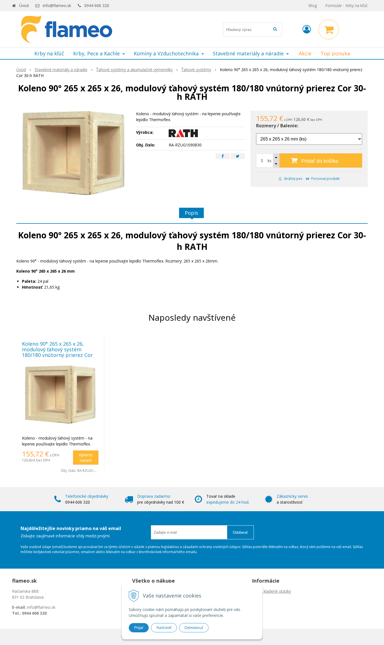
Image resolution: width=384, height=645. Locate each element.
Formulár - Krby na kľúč (346, 5)
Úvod (24, 5)
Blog (312, 5)
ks (270, 160)
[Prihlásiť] (306, 29)
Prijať (138, 627)
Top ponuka (335, 53)
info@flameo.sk (57, 5)
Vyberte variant (85, 457)
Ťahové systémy (196, 69)
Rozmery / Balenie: (277, 126)
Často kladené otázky (271, 591)
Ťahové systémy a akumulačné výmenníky (134, 69)
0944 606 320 (96, 5)
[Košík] (329, 29)
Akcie (305, 53)
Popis (191, 212)
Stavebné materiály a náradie (61, 69)
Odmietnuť (193, 627)
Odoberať (240, 532)
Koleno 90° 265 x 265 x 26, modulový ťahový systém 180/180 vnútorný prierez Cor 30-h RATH (57, 352)
